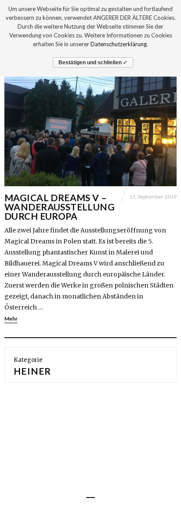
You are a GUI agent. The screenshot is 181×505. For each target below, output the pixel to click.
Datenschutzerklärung (118, 44)
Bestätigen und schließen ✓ (92, 62)
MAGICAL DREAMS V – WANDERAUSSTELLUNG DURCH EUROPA (59, 206)
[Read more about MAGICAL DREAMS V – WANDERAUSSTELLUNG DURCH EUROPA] (90, 121)
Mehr (11, 318)
